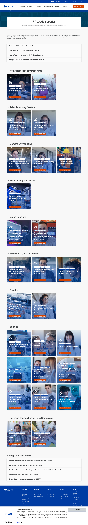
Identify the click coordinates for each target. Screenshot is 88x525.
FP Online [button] (29, 6)
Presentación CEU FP (27, 492)
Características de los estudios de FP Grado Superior (26, 55)
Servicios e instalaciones (76, 490)
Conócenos (24, 489)
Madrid (52, 1)
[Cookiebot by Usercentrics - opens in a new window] (8, 522)
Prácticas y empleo (77, 505)
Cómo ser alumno (64, 492)
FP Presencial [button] (38, 6)
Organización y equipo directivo (27, 498)
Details (18, 522)
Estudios (36, 489)
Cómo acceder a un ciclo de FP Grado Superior (24, 50)
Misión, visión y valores (25, 495)
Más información (78, 6)
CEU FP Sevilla (50, 494)
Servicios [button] (65, 6)
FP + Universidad (64, 494)
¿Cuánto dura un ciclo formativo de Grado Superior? (26, 465)
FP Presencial (37, 494)
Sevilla (59, 1)
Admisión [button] (57, 6)
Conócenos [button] (22, 6)
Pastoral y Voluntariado (76, 494)
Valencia (66, 1)
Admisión (62, 489)
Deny (77, 518)
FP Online (36, 492)
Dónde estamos (25, 501)
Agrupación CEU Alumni (77, 502)
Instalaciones (76, 497)
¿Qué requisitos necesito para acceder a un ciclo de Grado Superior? (31, 460)
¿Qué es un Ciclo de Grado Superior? (21, 46)
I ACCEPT (77, 509)
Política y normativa (26, 503)
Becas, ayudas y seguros (64, 497)
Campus (49, 489)
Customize (76, 513)
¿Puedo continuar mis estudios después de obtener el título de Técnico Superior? (35, 470)
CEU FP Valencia (51, 496)
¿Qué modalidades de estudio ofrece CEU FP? (23, 474)
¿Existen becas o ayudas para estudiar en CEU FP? (25, 479)
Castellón (74, 1)
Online (82, 1)
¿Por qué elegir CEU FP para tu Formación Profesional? (26, 60)
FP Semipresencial (38, 496)
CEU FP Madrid (51, 492)
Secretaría (75, 499)
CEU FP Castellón (51, 499)
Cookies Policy (24, 518)
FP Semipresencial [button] (48, 6)
